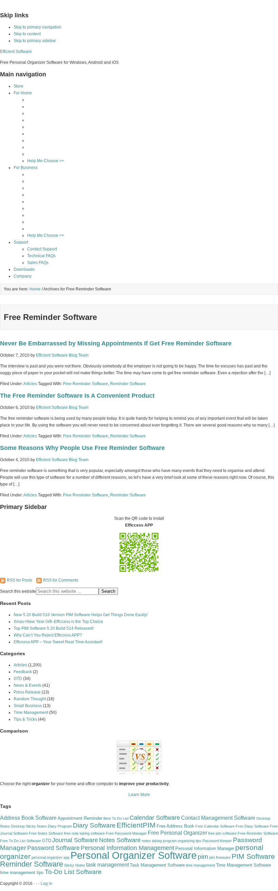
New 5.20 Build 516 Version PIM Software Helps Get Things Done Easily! (80, 614)
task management (107, 865)
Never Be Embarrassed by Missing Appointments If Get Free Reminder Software (116, 343)
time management (200, 865)
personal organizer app (51, 857)
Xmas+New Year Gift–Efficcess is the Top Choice (58, 621)
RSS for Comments (60, 580)
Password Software (53, 848)
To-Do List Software (73, 871)
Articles (30, 383)
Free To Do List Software (20, 841)
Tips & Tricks (25, 719)
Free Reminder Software (85, 383)
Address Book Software (28, 818)
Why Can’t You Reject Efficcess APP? (48, 635)
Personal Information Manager (204, 848)
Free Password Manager (126, 833)
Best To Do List (115, 818)
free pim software (222, 833)
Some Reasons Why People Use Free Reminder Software (82, 447)
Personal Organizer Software (134, 855)
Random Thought (30, 699)
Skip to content (27, 34)
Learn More (139, 794)
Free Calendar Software (215, 826)
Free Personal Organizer (177, 833)
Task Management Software (157, 865)
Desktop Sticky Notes (29, 826)
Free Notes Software (46, 833)
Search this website (18, 591)
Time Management (31, 712)
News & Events (27, 685)
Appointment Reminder (80, 818)
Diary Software (94, 825)
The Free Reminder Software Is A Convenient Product (77, 395)
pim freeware (220, 857)
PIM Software (253, 856)
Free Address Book (175, 826)
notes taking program (159, 841)
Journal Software (75, 840)
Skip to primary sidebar (35, 40)
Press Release (27, 692)
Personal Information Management (127, 848)
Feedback (23, 671)
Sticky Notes (74, 865)
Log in (46, 883)
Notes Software (120, 840)
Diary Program (60, 826)
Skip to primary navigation (37, 27)
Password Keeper (217, 841)
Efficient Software (16, 51)
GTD (18, 678)
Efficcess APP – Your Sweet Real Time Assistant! (58, 642)
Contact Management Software (218, 818)
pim (203, 856)
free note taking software (84, 833)
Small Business (28, 705)
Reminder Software (128, 383)
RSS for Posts (19, 580)
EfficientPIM (136, 825)
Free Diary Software (252, 826)
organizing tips (189, 841)
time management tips (22, 872)
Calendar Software (155, 817)
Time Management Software (243, 865)
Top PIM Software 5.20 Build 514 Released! (54, 628)
